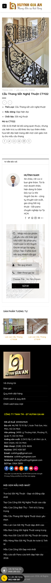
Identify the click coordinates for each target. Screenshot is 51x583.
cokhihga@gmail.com (21, 453)
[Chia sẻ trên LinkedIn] (24, 141)
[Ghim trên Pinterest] (19, 141)
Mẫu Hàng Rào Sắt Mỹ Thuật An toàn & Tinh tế (25, 542)
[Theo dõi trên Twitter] (29, 218)
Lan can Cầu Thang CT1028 (13, 338)
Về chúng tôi (9, 383)
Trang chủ (7, 90)
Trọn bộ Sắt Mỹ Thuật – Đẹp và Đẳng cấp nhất (24, 495)
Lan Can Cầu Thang (25, 90)
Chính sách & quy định (14, 398)
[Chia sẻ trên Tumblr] (29, 141)
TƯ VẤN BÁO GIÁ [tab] (10, 162)
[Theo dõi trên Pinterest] (32, 218)
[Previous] (3, 329)
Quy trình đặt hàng (12, 393)
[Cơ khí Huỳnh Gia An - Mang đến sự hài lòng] (26, 6)
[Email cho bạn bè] (14, 141)
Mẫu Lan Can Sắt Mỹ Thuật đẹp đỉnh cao (23, 525)
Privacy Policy (9, 476)
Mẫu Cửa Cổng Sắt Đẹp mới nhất (19, 549)
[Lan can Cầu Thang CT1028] (13, 326)
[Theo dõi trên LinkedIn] (35, 218)
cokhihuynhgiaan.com (25, 456)
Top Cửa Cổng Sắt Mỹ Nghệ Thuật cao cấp (24, 502)
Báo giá (7, 388)
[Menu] (4, 6)
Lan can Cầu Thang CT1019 (37, 338)
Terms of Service (24, 476)
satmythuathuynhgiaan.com (28, 460)
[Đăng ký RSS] (21, 468)
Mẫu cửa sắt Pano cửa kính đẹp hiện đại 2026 (23, 556)
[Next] (47, 329)
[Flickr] (42, 218)
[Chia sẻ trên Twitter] (9, 141)
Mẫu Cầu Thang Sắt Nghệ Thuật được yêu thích (24, 518)
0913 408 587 (19, 449)
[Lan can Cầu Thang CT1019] (37, 326)
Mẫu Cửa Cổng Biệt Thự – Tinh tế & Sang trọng (23, 509)
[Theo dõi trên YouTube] (39, 218)
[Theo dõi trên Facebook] (25, 218)
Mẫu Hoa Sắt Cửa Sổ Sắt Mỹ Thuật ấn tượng (25, 535)
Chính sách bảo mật (13, 404)
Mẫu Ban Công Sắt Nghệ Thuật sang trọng (24, 530)
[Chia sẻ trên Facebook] (4, 141)
